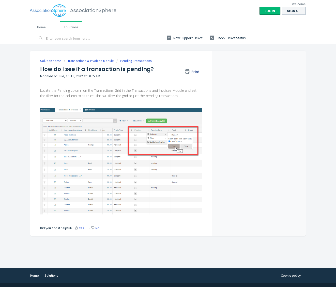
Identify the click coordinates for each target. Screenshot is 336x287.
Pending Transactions (136, 61)
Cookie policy (291, 275)
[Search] (41, 39)
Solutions (70, 27)
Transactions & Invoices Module (91, 61)
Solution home (51, 61)
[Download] (159, 79)
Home (41, 27)
